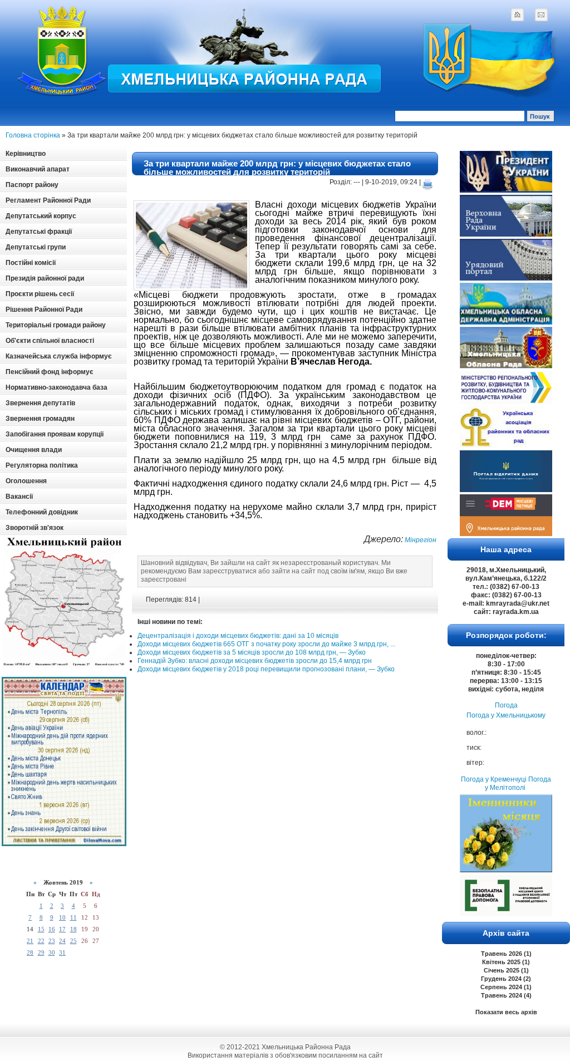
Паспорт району (32, 185)
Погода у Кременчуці (494, 779)
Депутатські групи (36, 247)
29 (41, 952)
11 (73, 917)
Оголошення (26, 481)
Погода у (506, 715)
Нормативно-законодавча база (56, 387)
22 (41, 940)
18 (73, 929)
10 (62, 917)
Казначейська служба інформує (59, 356)
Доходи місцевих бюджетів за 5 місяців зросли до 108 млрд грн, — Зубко (251, 652)
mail (541, 14)
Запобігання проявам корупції (55, 434)
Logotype (62, 51)
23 (51, 940)
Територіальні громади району (56, 325)
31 (62, 952)
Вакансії (19, 496)
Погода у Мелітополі (518, 783)
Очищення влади (34, 450)
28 (30, 952)
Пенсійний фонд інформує (50, 372)
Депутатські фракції (39, 231)
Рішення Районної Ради (44, 309)
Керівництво (26, 154)
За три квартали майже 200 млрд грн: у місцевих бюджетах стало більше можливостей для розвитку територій (277, 167)
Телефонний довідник (42, 512)
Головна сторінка (33, 135)
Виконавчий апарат (38, 169)
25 (73, 940)
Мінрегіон (419, 540)
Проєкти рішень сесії (40, 294)
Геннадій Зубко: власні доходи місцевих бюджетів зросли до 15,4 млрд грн (254, 661)
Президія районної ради (45, 278)
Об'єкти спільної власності (50, 341)
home (517, 14)
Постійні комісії (31, 263)
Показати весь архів (506, 1012)
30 (51, 952)
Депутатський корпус (41, 216)
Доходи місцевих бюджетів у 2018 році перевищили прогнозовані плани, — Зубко (266, 669)
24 (62, 940)
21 (30, 940)
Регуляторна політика (42, 465)
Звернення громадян (40, 419)
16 (51, 929)
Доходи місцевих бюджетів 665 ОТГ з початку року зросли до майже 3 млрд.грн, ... (266, 644)
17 (62, 929)
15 (41, 929)
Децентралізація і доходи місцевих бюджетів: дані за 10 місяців (237, 636)
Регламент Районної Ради (48, 200)
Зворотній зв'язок (34, 528)
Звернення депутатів (40, 403)
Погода (506, 705)
